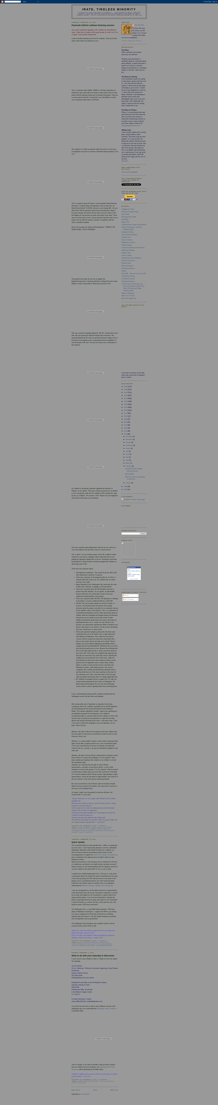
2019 (126, 407)
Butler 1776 (125, 222)
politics (129, 574)
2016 (126, 416)
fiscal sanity (92, 944)
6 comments (102, 825)
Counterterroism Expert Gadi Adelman (133, 224)
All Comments (129, 599)
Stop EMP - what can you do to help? (133, 273)
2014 (126, 422)
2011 (126, 431)
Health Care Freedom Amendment (104, 855)
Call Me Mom (139, 25)
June (127, 454)
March (128, 463)
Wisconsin (89, 832)
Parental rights (96, 829)
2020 (126, 404)
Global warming (84, 827)
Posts (126, 595)
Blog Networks (132, 567)
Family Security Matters (129, 234)
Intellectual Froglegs (128, 250)
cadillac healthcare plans (88, 942)
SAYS (84, 1082)
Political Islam (126, 263)
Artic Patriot (125, 214)
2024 (126, 392)
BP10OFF (124, 161)
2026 (126, 386)
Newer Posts (76, 1090)
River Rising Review (128, 268)
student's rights (78, 832)
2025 (126, 389)
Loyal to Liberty (126, 255)
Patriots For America (128, 260)
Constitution (104, 942)
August (128, 448)
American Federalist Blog (129, 212)
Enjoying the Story (127, 232)
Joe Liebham (102, 944)
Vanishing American (127, 281)
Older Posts (114, 1090)
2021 (126, 401)
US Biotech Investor (128, 279)
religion (134, 574)
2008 (126, 489)
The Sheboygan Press (104, 945)
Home (95, 1090)
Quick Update (78, 842)
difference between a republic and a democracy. (97, 885)
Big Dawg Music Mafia (128, 217)
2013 (126, 425)
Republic (110, 1081)
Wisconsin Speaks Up (128, 298)
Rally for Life (101, 1081)
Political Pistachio (127, 266)
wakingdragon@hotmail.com (130, 125)
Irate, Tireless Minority (109, 9)
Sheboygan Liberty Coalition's (106, 1008)
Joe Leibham (107, 827)
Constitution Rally (79, 944)
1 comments (102, 940)
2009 (126, 486)
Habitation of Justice (128, 242)
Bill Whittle (125, 219)
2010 (126, 434)
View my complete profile (131, 40)
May (127, 457)
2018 (126, 410)
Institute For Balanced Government (133, 247)
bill (99, 874)
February (129, 466)
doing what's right (134, 575)
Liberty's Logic (126, 253)
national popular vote (80, 829)
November (129, 439)
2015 (126, 419)
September (129, 445)
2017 (126, 413)
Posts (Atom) (85, 1094)
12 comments (102, 1079)
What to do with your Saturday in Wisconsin (93, 956)
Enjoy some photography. (129, 172)
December (129, 436)
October (128, 442)
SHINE (123, 271)
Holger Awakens (126, 245)
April (127, 460)
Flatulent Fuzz (126, 237)
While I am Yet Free (128, 296)
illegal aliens (96, 827)
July (127, 451)
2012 (126, 428)
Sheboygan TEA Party (87, 945)
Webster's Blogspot (127, 293)
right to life (76, 1082)
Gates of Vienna (126, 240)
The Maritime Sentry (128, 276)
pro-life (91, 1081)
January (128, 483)
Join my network (134, 579)
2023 (126, 395)
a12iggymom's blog (127, 209)
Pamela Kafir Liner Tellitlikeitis (131, 258)
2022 (126, 398)
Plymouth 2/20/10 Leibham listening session (93, 25)
